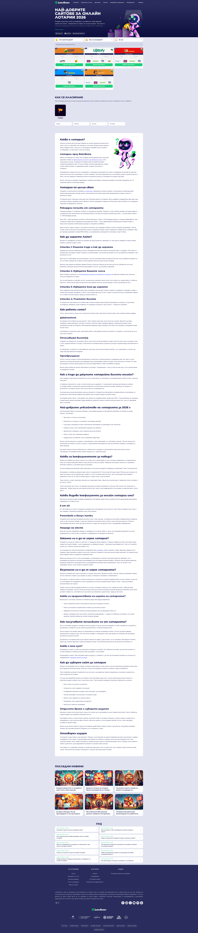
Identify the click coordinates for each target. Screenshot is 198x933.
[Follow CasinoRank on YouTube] (134, 902)
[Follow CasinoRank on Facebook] (122, 902)
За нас (73, 873)
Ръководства (130, 2)
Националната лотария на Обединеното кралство (95, 274)
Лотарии (76, 2)
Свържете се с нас (73, 876)
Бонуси (95, 873)
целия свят (89, 191)
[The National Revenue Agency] (73, 917)
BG (56, 903)
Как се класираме (73, 882)
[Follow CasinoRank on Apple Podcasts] (141, 902)
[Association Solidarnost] (96, 917)
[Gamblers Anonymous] (118, 917)
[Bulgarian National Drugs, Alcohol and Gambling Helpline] (84, 917)
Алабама (100, 550)
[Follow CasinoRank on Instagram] (126, 902)
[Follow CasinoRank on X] (130, 902)
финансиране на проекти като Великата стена (87, 159)
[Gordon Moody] (108, 917)
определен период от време (78, 657)
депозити (98, 2)
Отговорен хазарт (94, 879)
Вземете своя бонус (69, 64)
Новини (140, 2)
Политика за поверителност (95, 882)
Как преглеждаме (73, 879)
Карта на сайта (73, 885)
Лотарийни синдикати (117, 2)
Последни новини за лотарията (120, 873)
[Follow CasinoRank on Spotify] (137, 902)
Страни (105, 2)
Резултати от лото (86, 2)
